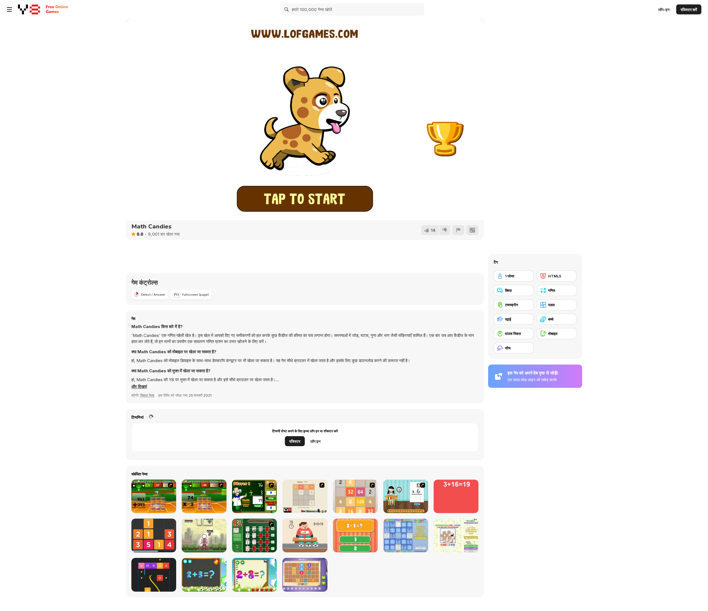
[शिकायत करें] (458, 230)
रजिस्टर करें (689, 9)
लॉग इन (315, 441)
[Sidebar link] (9, 9)
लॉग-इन (664, 9)
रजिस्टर (294, 441)
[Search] (287, 9)
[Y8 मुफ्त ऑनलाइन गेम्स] (29, 9)
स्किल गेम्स (147, 395)
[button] (139, 387)
